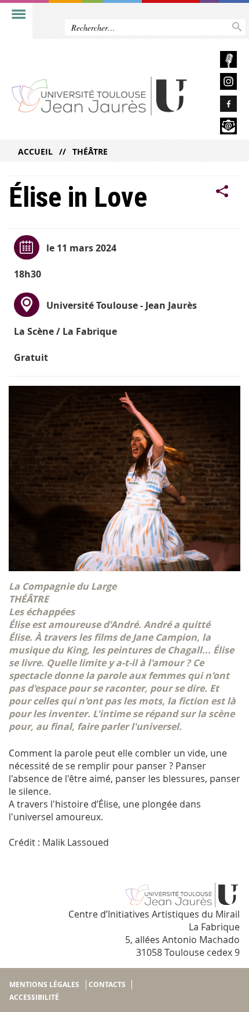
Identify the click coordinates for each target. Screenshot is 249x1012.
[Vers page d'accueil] (99, 95)
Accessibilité (34, 997)
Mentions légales (44, 984)
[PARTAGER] (222, 192)
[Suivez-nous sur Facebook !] (218, 106)
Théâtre (90, 151)
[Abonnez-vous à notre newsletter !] (218, 128)
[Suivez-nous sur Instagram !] (218, 83)
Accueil (35, 151)
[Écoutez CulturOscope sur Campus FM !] (218, 61)
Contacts (107, 984)
